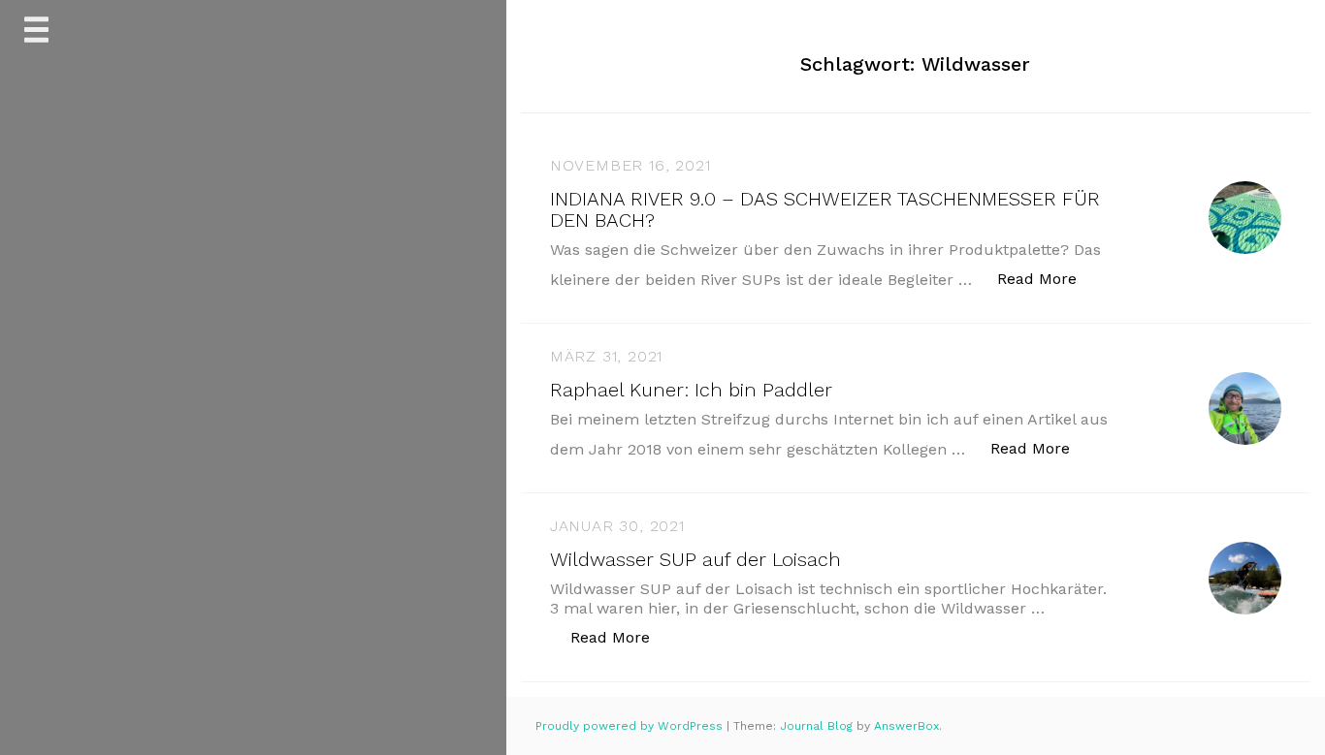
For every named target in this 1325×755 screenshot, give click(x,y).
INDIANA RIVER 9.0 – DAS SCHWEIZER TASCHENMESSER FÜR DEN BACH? (825, 209)
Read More (1047, 278)
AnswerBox (906, 726)
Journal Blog (818, 726)
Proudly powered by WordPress (631, 726)
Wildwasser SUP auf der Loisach (695, 559)
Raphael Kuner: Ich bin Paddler (691, 389)
